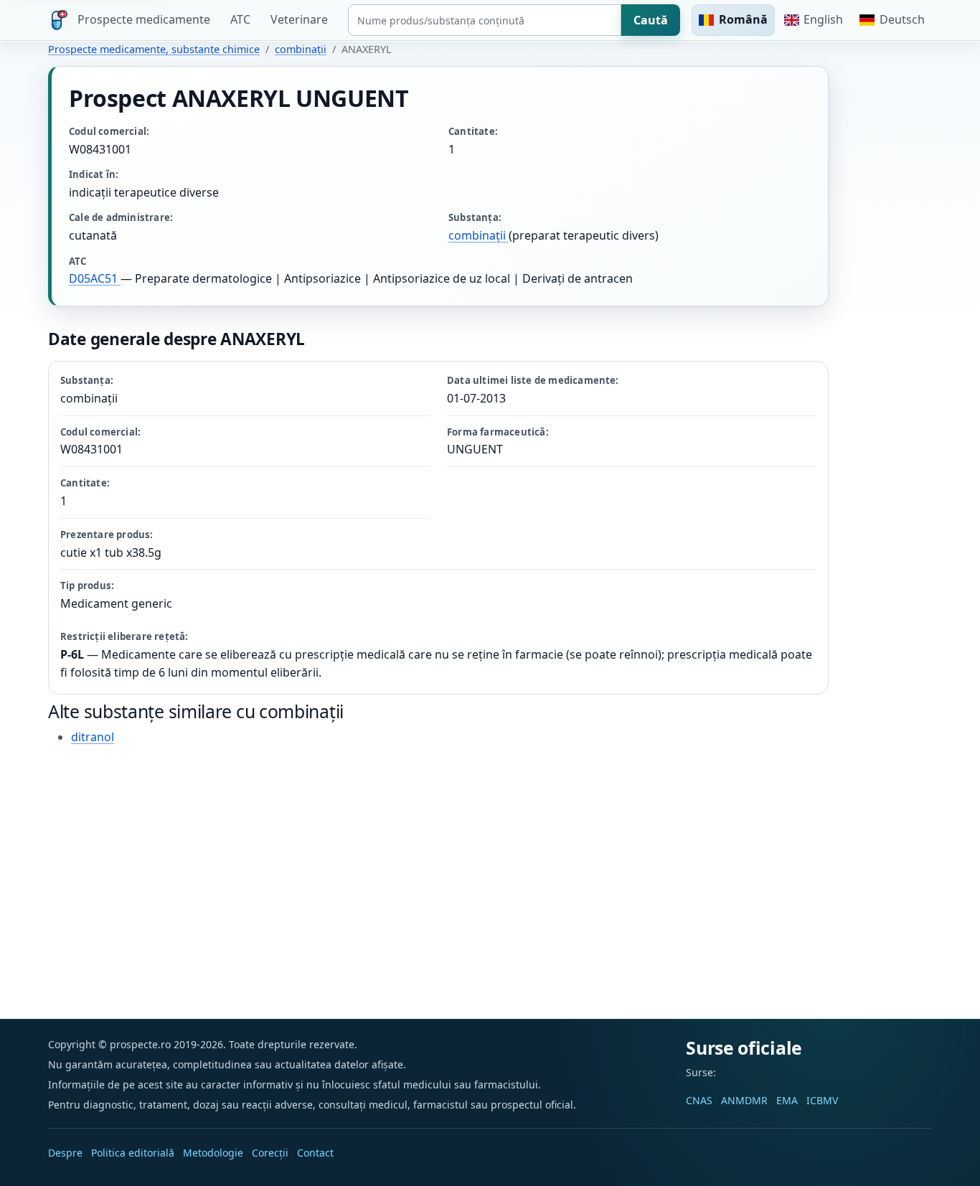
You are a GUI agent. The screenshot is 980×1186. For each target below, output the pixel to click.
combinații (300, 49)
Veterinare (299, 19)
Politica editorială (132, 1152)
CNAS (699, 1100)
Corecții (270, 1152)
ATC (240, 19)
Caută (650, 20)
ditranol (92, 737)
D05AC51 (95, 278)
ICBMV (822, 1100)
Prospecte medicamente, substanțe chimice (154, 49)
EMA (787, 1100)
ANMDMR (744, 1100)
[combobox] (484, 20)
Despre (65, 1152)
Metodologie (213, 1152)
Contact (315, 1152)
